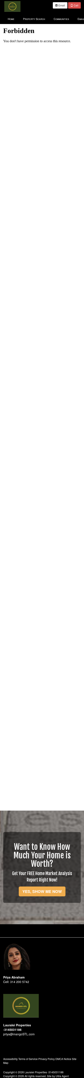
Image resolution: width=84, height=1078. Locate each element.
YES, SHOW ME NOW (42, 891)
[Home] (12, 6)
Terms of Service (28, 1059)
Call (75, 5)
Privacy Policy (46, 1059)
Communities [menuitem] (61, 19)
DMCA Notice (63, 1059)
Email (61, 5)
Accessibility (10, 1059)
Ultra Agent (62, 1076)
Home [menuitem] (11, 19)
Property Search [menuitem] (34, 19)
